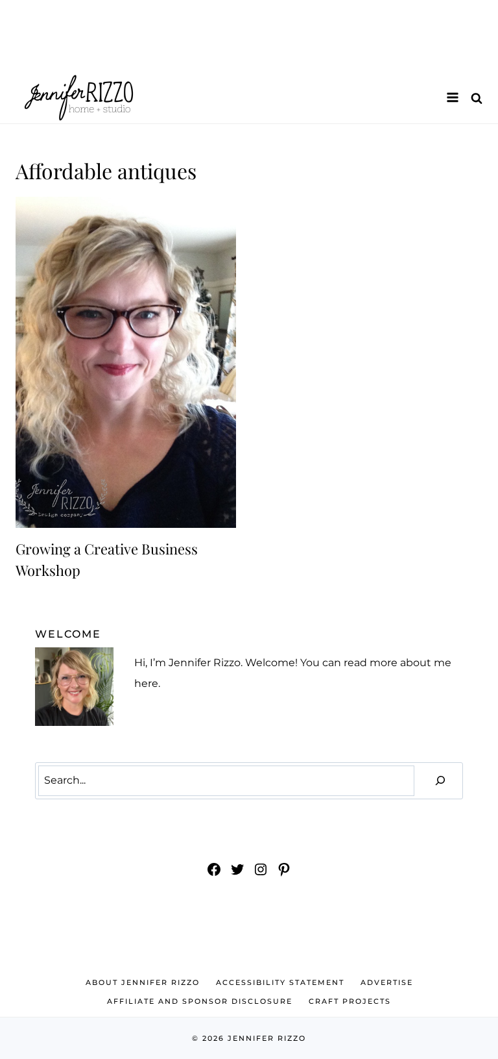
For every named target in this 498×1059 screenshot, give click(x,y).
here (146, 683)
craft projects (350, 1001)
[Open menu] (452, 97)
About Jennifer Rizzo (143, 982)
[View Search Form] (476, 98)
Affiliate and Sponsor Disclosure (199, 1001)
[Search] (440, 781)
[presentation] (126, 362)
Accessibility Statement (280, 982)
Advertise (387, 982)
